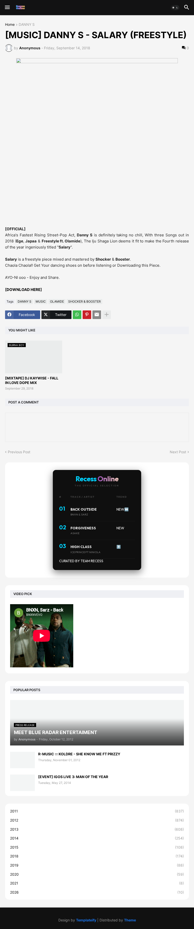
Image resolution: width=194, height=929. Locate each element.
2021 (97, 883)
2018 (97, 856)
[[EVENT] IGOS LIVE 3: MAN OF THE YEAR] (22, 783)
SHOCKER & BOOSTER (84, 301)
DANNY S (27, 25)
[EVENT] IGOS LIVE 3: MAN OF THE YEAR (73, 777)
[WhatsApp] (77, 314)
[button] (7, 7)
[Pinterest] (87, 314)
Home (10, 25)
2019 (97, 865)
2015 (97, 847)
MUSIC (41, 301)
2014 (97, 838)
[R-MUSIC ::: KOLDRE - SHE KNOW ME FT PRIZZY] (22, 760)
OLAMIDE (57, 301)
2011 (97, 811)
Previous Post (19, 452)
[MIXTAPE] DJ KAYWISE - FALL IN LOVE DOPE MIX (31, 380)
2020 (97, 874)
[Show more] (106, 314)
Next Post (178, 452)
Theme (130, 920)
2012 (97, 820)
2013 (97, 829)
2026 (97, 892)
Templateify (86, 920)
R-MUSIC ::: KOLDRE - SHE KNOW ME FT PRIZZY (79, 754)
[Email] (96, 314)
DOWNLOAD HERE (23, 289)
